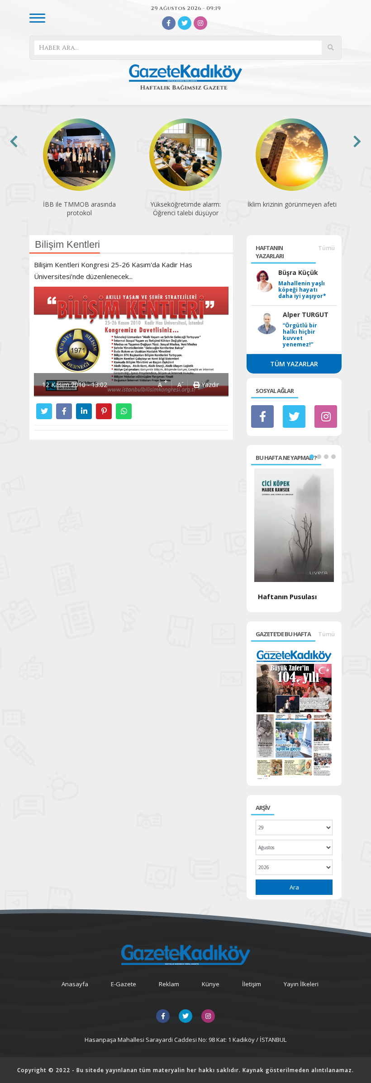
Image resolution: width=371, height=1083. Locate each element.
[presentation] (14, 141)
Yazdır (209, 384)
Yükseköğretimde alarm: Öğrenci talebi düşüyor (79, 208)
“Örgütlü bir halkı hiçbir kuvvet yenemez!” (300, 335)
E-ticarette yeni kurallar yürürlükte (291, 208)
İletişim (251, 984)
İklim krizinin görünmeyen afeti (185, 204)
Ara (294, 887)
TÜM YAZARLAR (294, 363)
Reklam (169, 984)
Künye (210, 984)
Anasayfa (75, 984)
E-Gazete (123, 984)
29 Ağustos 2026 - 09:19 (186, 8)
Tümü (326, 248)
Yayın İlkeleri (301, 984)
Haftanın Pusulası (287, 596)
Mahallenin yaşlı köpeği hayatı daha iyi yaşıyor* (302, 289)
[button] (311, 456)
